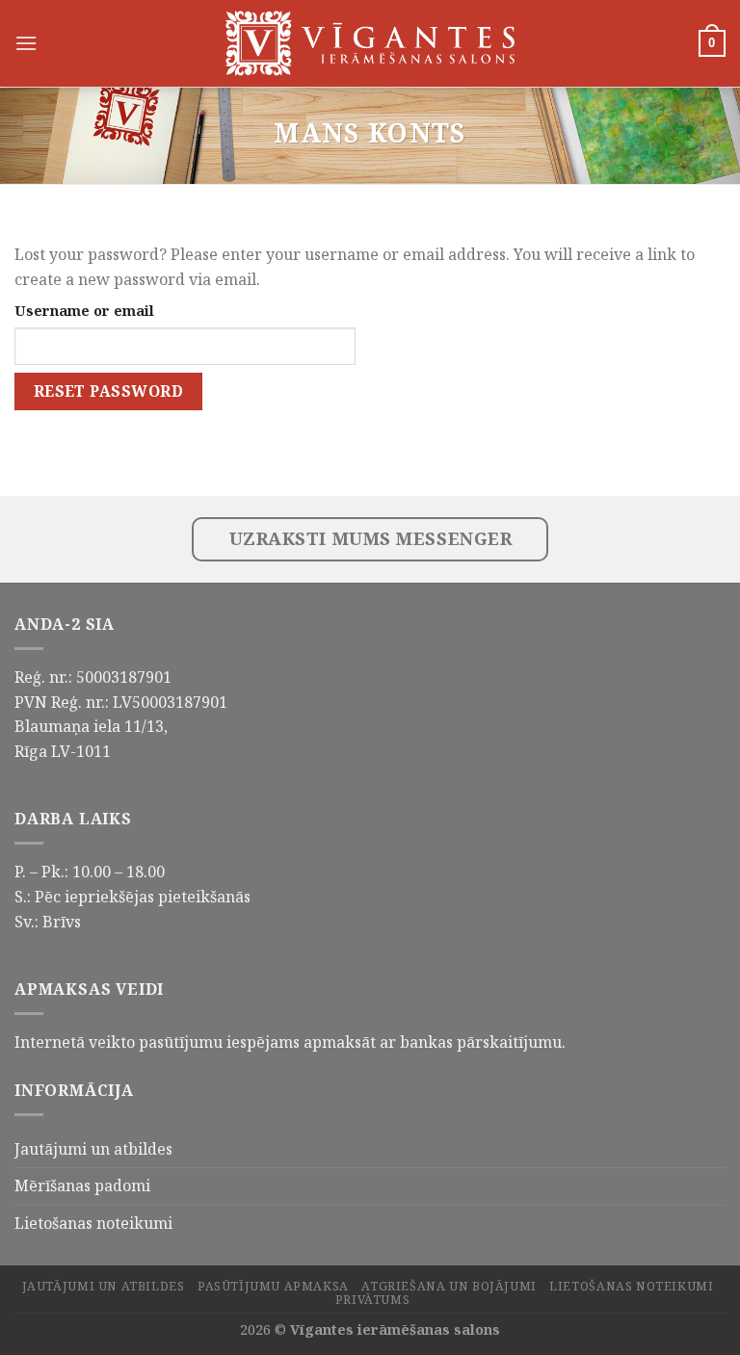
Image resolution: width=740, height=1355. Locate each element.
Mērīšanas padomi (82, 1185)
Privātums (372, 1299)
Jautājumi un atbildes (93, 1149)
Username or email (84, 310)
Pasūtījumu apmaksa (273, 1286)
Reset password (109, 391)
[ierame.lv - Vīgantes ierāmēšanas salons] (370, 44)
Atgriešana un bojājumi (448, 1286)
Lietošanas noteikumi (93, 1223)
